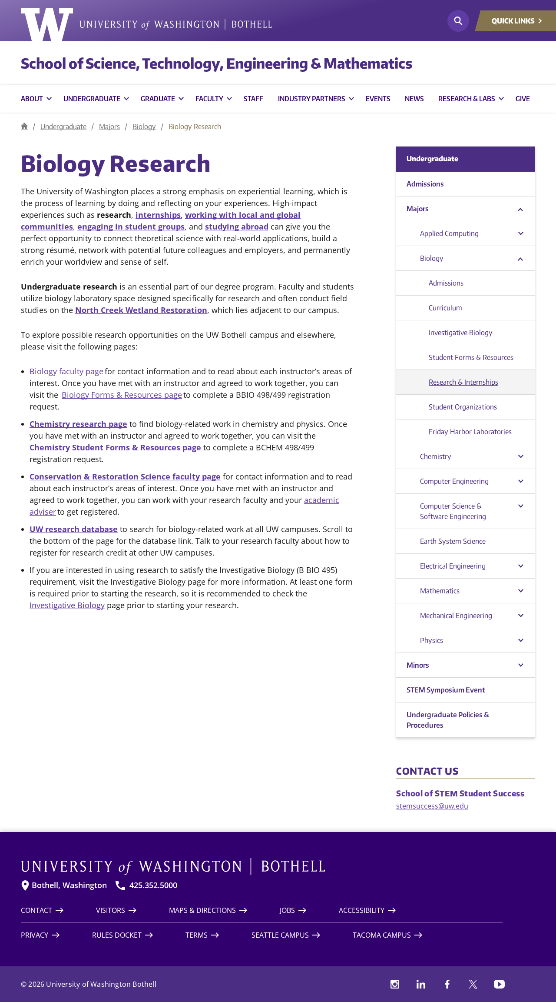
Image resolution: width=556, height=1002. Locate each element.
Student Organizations (463, 407)
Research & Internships (463, 382)
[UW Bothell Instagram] (395, 984)
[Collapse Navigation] (520, 209)
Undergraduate (91, 98)
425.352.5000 (153, 885)
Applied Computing (449, 233)
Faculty (209, 98)
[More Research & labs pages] (501, 98)
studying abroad (236, 226)
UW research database (74, 529)
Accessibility (361, 910)
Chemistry (435, 456)
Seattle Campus (280, 935)
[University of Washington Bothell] (146, 24)
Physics (431, 640)
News (414, 98)
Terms (196, 935)
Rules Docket (117, 935)
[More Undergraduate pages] (126, 98)
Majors (109, 126)
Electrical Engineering (453, 566)
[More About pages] (49, 98)
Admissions (425, 184)
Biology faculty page (66, 371)
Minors (418, 665)
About (32, 98)
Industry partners (311, 98)
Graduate (158, 98)
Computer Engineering (454, 481)
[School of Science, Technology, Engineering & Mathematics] (24, 126)
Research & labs (466, 98)
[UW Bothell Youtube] (499, 984)
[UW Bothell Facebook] (447, 984)
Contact (36, 910)
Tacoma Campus (382, 935)
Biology (144, 126)
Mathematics (440, 590)
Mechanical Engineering (456, 615)
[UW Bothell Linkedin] (421, 984)
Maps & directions (202, 910)
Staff (253, 98)
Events (378, 98)
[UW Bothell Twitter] (473, 984)
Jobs (287, 910)
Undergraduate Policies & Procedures (448, 719)
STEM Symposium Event (446, 690)
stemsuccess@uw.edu (432, 806)
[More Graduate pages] (181, 98)
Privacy (34, 935)
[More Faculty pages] (229, 98)
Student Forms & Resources (471, 357)
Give (523, 98)
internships (158, 215)
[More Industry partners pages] (351, 98)
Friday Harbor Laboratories (470, 431)
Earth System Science (453, 541)
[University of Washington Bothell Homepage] (262, 867)
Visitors (110, 910)
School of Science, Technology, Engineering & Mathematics (216, 63)
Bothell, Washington (69, 885)
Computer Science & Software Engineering (453, 511)
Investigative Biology (67, 605)
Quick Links (513, 21)
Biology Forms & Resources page (122, 394)
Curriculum (445, 307)
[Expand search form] (458, 21)
